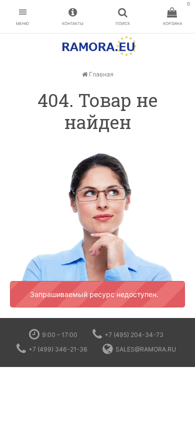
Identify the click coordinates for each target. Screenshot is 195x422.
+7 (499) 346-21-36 (58, 349)
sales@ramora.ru (146, 349)
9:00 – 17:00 (60, 334)
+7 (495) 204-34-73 (134, 334)
